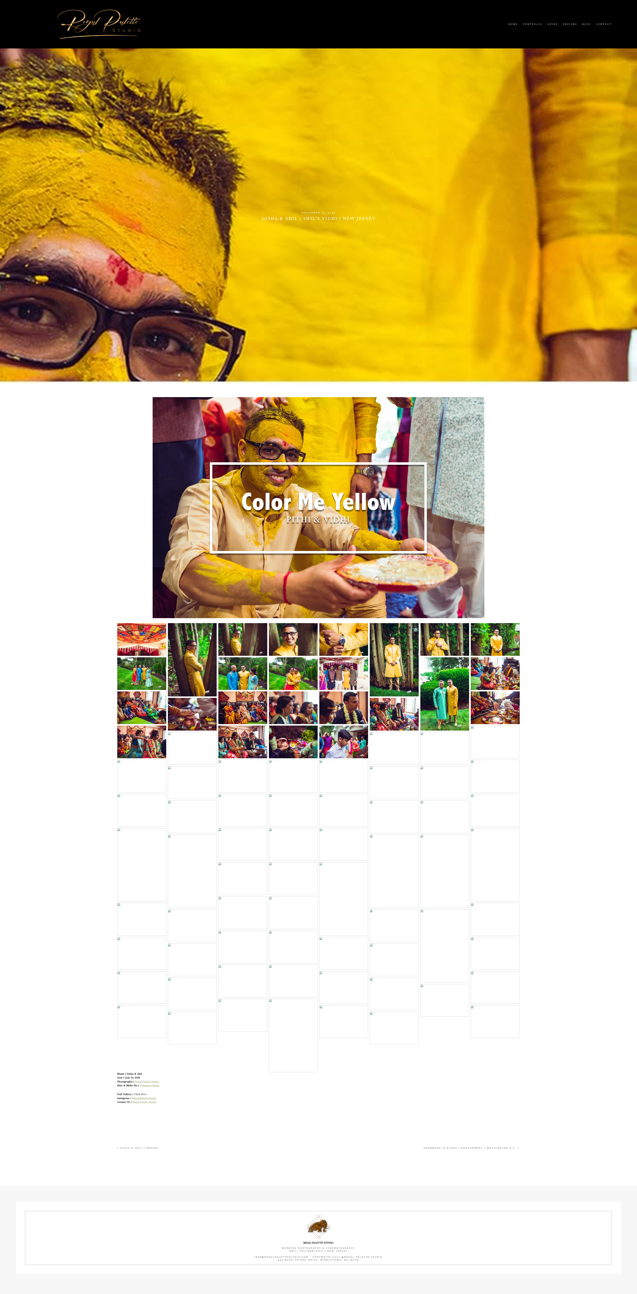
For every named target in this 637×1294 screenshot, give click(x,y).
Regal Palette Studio (147, 1081)
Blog (586, 24)
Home (513, 24)
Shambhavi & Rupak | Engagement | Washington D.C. (470, 1148)
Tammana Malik (149, 1085)
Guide (553, 24)
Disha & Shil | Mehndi (140, 1148)
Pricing (570, 24)
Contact (604, 24)
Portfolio (533, 24)
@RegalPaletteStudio (144, 1098)
